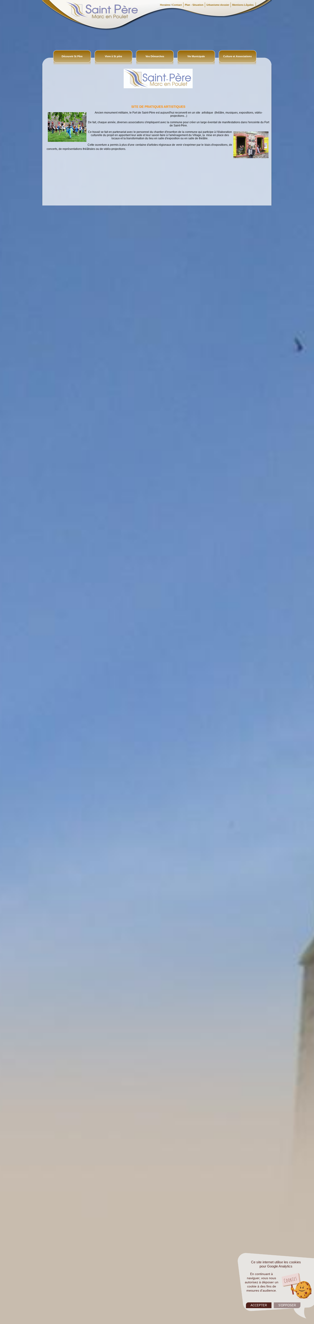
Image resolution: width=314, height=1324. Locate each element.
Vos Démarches (155, 56)
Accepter (259, 1305)
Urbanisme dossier (217, 4)
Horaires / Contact (171, 4)
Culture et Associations (237, 56)
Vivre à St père (113, 56)
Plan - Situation (194, 4)
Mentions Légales (243, 4)
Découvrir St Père (72, 56)
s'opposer (287, 1305)
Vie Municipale (196, 56)
